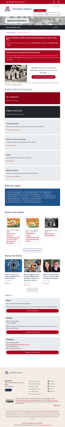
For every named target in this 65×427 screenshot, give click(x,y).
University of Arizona (14, 201)
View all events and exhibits (32, 250)
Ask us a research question (13, 348)
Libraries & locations (34, 381)
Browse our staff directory (32, 352)
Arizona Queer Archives (32, 192)
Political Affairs (49, 197)
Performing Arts (36, 197)
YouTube (51, 391)
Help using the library (35, 384)
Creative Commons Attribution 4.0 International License (28, 400)
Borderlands (46, 192)
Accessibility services (35, 389)
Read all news (32, 290)
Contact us (10, 339)
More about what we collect (32, 201)
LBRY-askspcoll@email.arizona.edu (19, 344)
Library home (11, 32)
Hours (8, 300)
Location (9, 318)
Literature (25, 197)
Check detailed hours (32, 311)
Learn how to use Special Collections (43, 77)
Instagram (52, 384)
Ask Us (40, 10)
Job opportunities (33, 391)
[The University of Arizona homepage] (15, 2)
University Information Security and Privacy (32, 423)
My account (56, 6)
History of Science (13, 197)
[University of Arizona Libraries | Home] (18, 8)
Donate (47, 13)
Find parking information (32, 332)
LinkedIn (51, 386)
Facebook (52, 381)
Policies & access (33, 386)
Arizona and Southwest (14, 192)
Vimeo (51, 389)
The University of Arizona (45, 425)
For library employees (35, 394)
